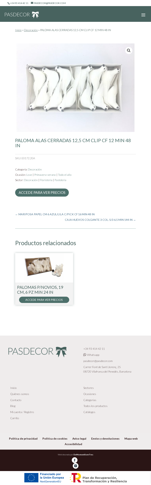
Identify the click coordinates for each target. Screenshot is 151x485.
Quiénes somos (19, 394)
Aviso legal (79, 438)
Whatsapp (93, 354)
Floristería (46, 180)
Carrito (14, 418)
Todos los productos (95, 406)
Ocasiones (89, 394)
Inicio (18, 30)
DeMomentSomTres (83, 454)
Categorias (89, 400)
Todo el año (65, 174)
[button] (128, 50)
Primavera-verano (45, 174)
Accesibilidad (73, 444)
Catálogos (89, 412)
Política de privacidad (23, 438)
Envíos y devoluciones (105, 438)
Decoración (31, 30)
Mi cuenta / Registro (22, 412)
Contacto (15, 400)
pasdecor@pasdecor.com (98, 361)
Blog (12, 406)
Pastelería (60, 180)
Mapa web (131, 438)
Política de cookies (54, 438)
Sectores (88, 387)
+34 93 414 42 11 (94, 348)
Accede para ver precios (42, 192)
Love (29, 174)
